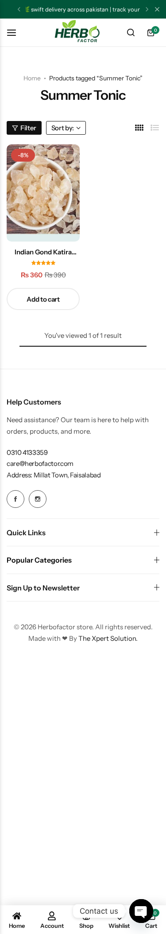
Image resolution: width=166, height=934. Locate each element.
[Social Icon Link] (15, 499)
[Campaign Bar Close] (157, 9)
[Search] (130, 33)
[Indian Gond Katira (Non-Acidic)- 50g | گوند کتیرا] (43, 193)
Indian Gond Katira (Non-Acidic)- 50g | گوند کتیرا (43, 252)
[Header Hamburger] (16, 32)
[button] (19, 9)
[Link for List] (155, 128)
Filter (28, 128)
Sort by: (62, 128)
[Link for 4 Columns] (139, 128)
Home (32, 78)
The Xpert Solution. (108, 638)
